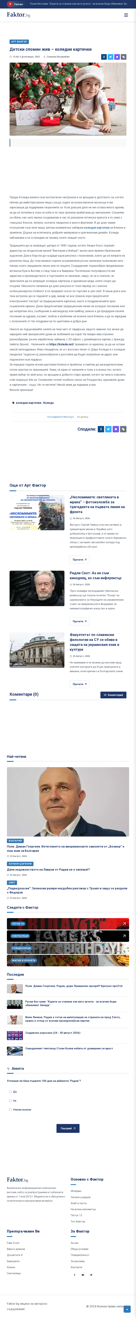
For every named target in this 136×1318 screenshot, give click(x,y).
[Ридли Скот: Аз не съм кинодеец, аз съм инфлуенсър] (37, 588)
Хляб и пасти (78, 1203)
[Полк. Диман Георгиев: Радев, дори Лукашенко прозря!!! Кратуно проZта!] (15, 988)
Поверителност (80, 1255)
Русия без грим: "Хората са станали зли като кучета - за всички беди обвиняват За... (69, 3)
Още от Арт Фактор (28, 485)
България (15, 840)
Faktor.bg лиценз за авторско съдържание (27, 1306)
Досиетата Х (14, 1255)
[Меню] (126, 15)
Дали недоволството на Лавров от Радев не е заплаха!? (48, 869)
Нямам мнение (22, 1109)
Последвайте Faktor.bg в (60, 417)
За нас (75, 1243)
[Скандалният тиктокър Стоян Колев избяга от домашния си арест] (15, 1051)
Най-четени (16, 756)
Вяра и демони (16, 1249)
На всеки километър (83, 1209)
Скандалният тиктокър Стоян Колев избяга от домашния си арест (69, 1048)
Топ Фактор (78, 1221)
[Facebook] (104, 57)
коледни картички (96, 227)
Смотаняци (14, 1273)
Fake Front (13, 1243)
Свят (12, 882)
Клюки (11, 1267)
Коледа (48, 403)
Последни (15, 974)
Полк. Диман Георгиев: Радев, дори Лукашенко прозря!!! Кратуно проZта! (74, 986)
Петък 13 (76, 1215)
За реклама (78, 1261)
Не (14, 1100)
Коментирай (115, 695)
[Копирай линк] (123, 57)
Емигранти (13, 1261)
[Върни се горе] (127, 1309)
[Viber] (117, 57)
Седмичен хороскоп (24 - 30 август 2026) (52, 1032)
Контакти (76, 1267)
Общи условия (79, 1249)
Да (15, 1091)
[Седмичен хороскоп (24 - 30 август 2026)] (15, 1035)
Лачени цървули (20, 863)
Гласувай (66, 1128)
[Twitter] (110, 57)
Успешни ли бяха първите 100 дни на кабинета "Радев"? (44, 1080)
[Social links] (74, 1275)
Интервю (76, 1191)
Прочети (78, 559)
